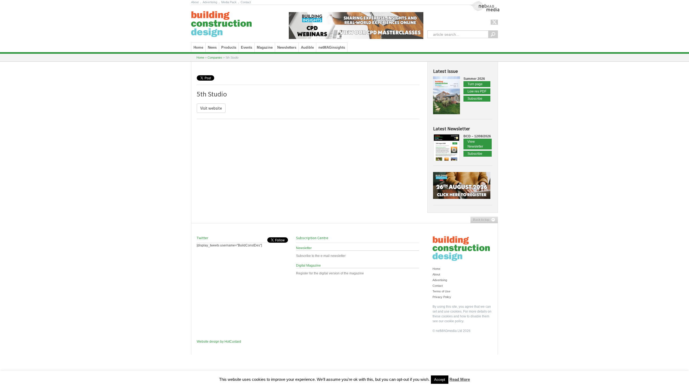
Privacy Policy (442, 297)
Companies (215, 57)
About (195, 2)
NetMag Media (480, 3)
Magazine (265, 47)
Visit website (211, 108)
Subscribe (474, 99)
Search (493, 34)
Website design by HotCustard (219, 341)
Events (246, 47)
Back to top (479, 220)
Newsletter (304, 248)
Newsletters (286, 47)
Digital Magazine (308, 265)
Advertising (210, 2)
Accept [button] (439, 380)
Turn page (475, 84)
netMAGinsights (331, 47)
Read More (459, 379)
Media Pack (229, 2)
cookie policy (453, 321)
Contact (246, 2)
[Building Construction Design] (221, 22)
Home (198, 47)
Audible (307, 47)
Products (228, 47)
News (212, 47)
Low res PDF (476, 91)
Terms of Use (441, 291)
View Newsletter (475, 144)
